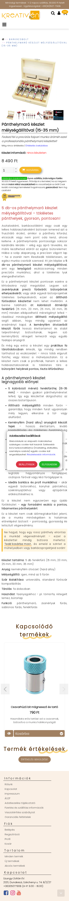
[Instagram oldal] (12, 893)
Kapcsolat (11, 789)
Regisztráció (12, 834)
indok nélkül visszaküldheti (21, 184)
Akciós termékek (15, 865)
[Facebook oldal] (6, 893)
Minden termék (14, 856)
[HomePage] (20, 19)
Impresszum (12, 793)
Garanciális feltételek (18, 817)
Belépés (10, 829)
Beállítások (26, 464)
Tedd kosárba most (18, 544)
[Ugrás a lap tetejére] (61, 893)
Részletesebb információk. (41, 454)
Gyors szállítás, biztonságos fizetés (44, 178)
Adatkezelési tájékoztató (20, 803)
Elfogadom (49, 464)
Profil (7, 839)
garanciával (52, 187)
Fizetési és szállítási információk (24, 807)
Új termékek (12, 861)
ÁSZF (7, 798)
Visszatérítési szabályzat (20, 812)
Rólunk (9, 784)
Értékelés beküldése (37, 145)
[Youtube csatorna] (18, 893)
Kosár (8, 843)
